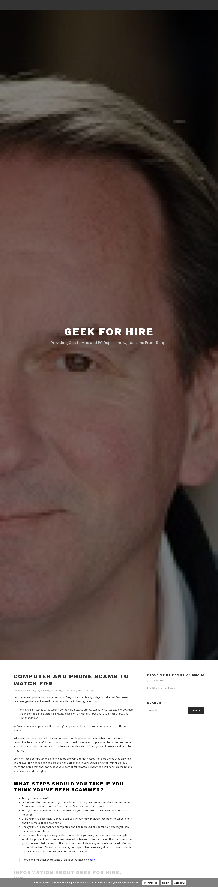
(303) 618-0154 (155, 680)
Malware (71, 690)
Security (83, 690)
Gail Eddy (56, 690)
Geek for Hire (108, 332)
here (92, 859)
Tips (91, 690)
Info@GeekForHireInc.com (162, 687)
